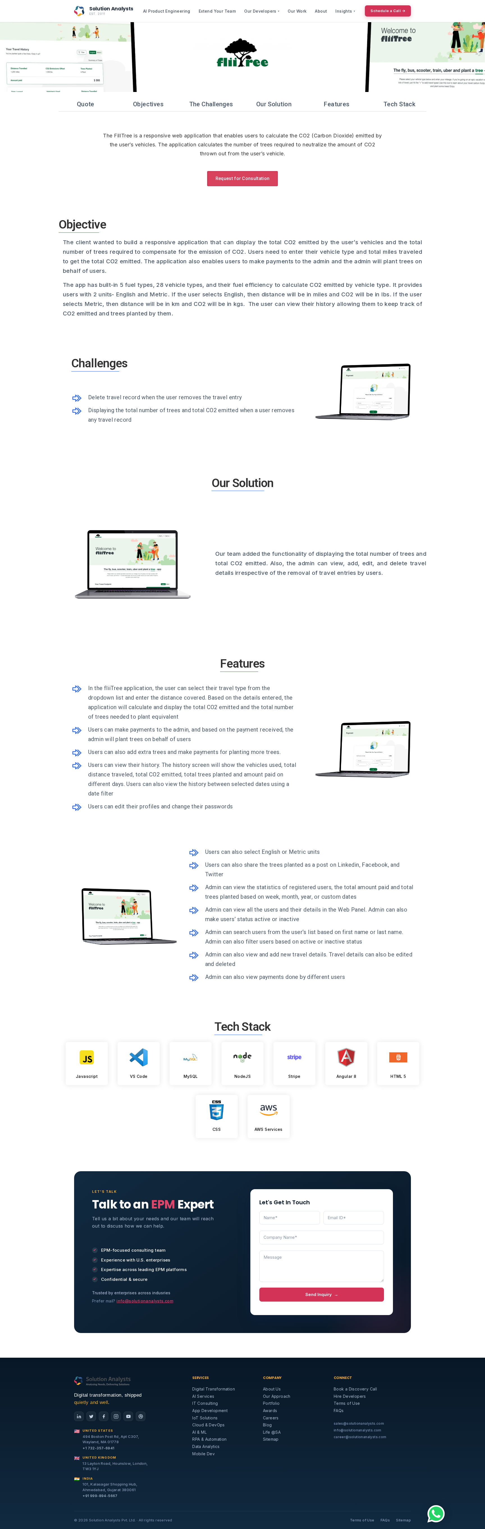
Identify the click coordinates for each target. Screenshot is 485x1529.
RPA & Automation (209, 1439)
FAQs (339, 1410)
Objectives (148, 104)
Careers (271, 1417)
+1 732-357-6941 (98, 1448)
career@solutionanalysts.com (360, 1437)
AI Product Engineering (166, 11)
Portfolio (271, 1403)
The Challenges (211, 104)
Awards (270, 1410)
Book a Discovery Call (355, 1389)
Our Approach (276, 1396)
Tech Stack (399, 104)
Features (337, 104)
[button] (436, 1513)
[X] (91, 1416)
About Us (272, 1389)
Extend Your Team (217, 11)
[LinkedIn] (79, 1416)
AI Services (203, 1396)
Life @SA (272, 1432)
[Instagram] (116, 1416)
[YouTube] (128, 1416)
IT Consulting (205, 1403)
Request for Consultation (243, 178)
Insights (345, 11)
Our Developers (261, 11)
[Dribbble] (140, 1416)
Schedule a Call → (387, 10)
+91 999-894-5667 (100, 1495)
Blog (267, 1424)
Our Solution (274, 104)
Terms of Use (347, 1403)
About (321, 11)
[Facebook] (103, 1416)
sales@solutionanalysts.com (359, 1423)
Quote (85, 104)
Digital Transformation (213, 1389)
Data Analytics (206, 1446)
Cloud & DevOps (208, 1424)
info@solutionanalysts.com (144, 1301)
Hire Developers (350, 1396)
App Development (210, 1410)
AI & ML (199, 1432)
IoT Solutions (205, 1417)
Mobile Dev (203, 1453)
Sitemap (271, 1439)
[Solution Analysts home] (102, 1381)
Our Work (297, 11)
